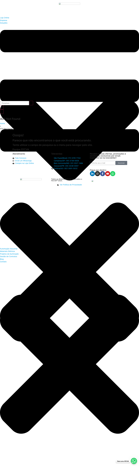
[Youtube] (107, 173)
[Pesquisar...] (14, 103)
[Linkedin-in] (92, 173)
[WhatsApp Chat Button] (134, 461)
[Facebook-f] (102, 173)
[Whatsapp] (112, 173)
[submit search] (31, 103)
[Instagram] (97, 173)
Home (2, 123)
